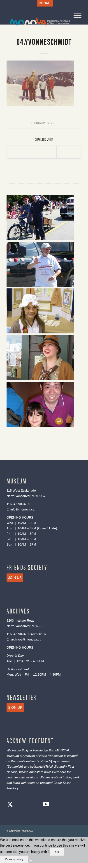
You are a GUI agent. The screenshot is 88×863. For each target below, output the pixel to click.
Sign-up (15, 707)
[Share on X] (25, 152)
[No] (30, 860)
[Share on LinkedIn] (63, 152)
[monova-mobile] (36, 16)
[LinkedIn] (37, 805)
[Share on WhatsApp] (38, 152)
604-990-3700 (20, 504)
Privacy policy (14, 859)
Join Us (15, 578)
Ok (57, 852)
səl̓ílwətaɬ (36, 766)
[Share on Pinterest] (50, 152)
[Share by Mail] (75, 152)
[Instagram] (28, 805)
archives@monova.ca (25, 639)
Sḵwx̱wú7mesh (59, 761)
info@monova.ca (22, 509)
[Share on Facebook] (13, 152)
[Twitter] (10, 805)
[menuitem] (45, 3)
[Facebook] (19, 805)
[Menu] (75, 16)
